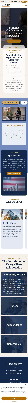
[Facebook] (11, 380)
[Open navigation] (26, 5)
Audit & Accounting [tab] (10, 102)
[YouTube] (17, 380)
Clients (24, 1)
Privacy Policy (14, 401)
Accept (14, 398)
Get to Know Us (13, 41)
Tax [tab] (24, 102)
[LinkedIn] (14, 380)
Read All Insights (13, 173)
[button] (26, 384)
